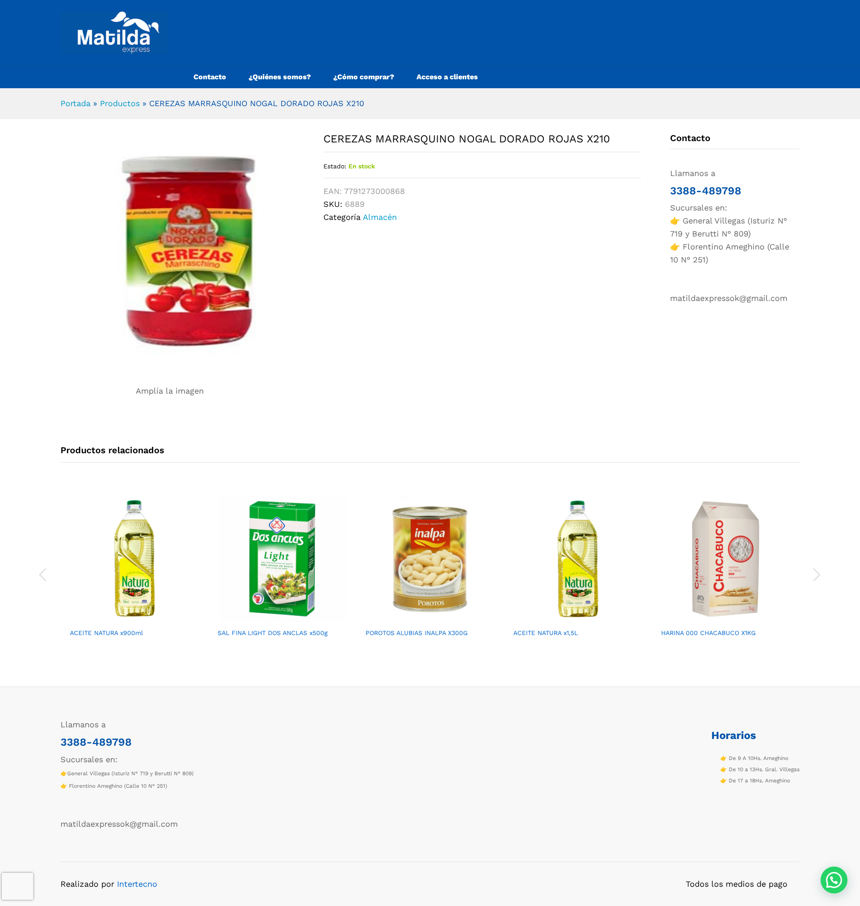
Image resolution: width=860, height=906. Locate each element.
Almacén (380, 217)
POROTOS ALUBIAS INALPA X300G (417, 632)
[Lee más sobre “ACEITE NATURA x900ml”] (124, 618)
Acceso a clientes (447, 77)
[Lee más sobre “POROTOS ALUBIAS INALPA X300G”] (419, 618)
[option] (134, 573)
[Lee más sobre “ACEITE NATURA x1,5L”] (567, 618)
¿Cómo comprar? (363, 77)
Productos (120, 103)
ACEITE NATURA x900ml (106, 632)
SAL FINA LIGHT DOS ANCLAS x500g (272, 632)
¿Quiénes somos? (280, 77)
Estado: (334, 166)
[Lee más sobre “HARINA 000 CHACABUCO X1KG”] (715, 618)
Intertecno (137, 884)
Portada (75, 103)
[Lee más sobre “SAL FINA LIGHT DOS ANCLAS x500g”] (272, 618)
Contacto (210, 77)
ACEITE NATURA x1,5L (545, 632)
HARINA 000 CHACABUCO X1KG (708, 632)
